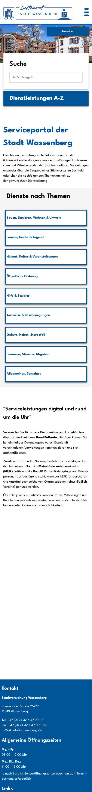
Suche (18, 64)
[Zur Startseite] (38, 11)
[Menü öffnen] (86, 11)
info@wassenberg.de (27, 730)
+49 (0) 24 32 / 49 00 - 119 (27, 725)
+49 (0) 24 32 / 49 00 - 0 (25, 720)
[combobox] (46, 77)
